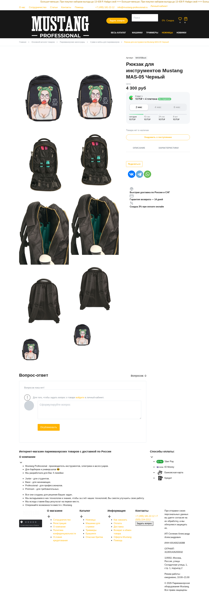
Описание (139, 148)
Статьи (54, 7)
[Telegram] (139, 174)
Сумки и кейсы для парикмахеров (104, 42)
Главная (22, 42)
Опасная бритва (94, 537)
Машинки (137, 33)
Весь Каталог (118, 33)
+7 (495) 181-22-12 (145, 516)
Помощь (79, 7)
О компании (59, 526)
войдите (80, 397)
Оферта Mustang (122, 537)
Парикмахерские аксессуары (72, 42)
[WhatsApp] (147, 174)
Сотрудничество (37, 7)
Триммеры (152, 33)
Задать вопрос (117, 20)
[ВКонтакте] (131, 174)
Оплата (118, 523)
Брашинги (91, 533)
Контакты (66, 7)
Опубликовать (48, 427)
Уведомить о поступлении (158, 137)
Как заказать (120, 519)
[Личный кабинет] (157, 9)
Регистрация (59, 523)
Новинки (181, 33)
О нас (22, 7)
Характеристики (169, 148)
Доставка (118, 526)
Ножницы (167, 33)
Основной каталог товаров (43, 42)
